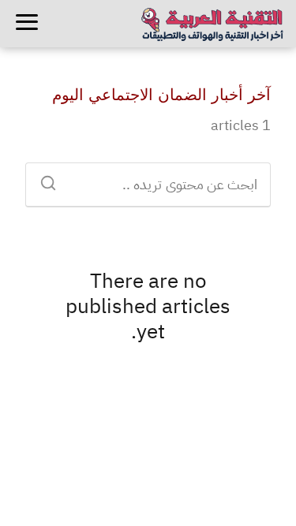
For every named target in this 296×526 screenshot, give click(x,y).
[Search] (53, 178)
